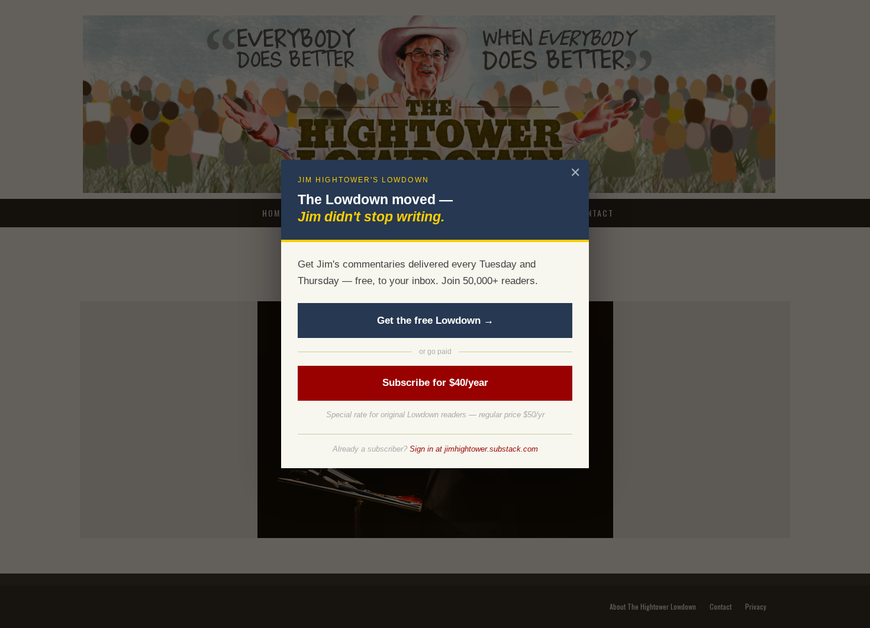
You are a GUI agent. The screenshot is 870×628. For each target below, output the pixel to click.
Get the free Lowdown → (435, 320)
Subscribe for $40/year (435, 382)
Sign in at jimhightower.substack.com (474, 449)
